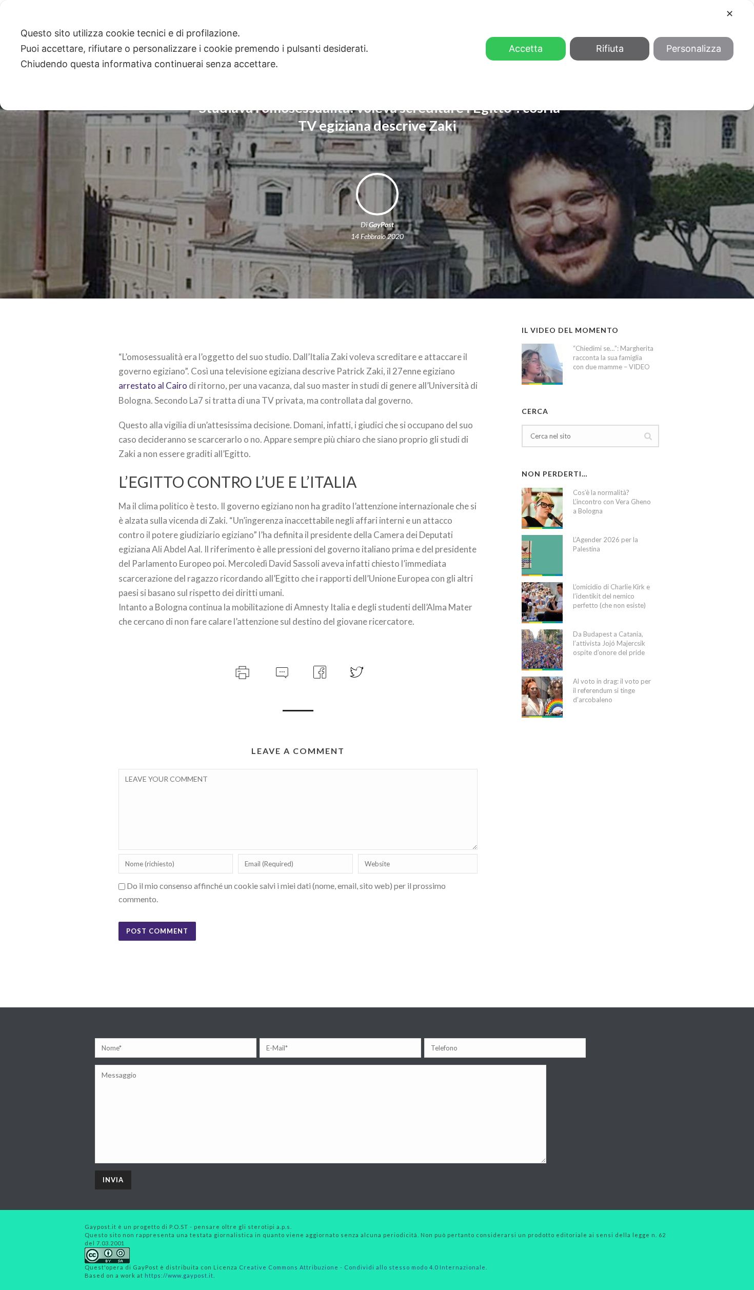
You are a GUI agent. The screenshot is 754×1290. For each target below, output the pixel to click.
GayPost (381, 224)
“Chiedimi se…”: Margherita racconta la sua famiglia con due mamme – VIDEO (613, 357)
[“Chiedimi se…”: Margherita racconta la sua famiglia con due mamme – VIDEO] (542, 364)
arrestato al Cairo (152, 385)
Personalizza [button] (693, 48)
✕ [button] (729, 13)
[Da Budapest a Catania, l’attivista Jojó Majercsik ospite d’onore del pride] (542, 649)
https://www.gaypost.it (179, 1275)
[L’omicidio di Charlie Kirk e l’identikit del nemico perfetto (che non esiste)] (542, 602)
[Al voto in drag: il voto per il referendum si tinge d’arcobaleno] (542, 697)
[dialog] (377, 55)
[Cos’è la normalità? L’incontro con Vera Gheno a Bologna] (542, 508)
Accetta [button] (526, 48)
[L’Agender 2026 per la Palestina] (542, 555)
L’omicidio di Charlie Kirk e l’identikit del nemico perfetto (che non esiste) (611, 596)
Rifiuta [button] (610, 48)
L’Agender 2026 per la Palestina (605, 544)
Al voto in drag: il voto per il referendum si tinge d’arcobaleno (612, 690)
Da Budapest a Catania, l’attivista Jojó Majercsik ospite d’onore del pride (609, 643)
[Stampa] (241, 670)
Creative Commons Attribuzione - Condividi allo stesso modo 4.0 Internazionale (362, 1267)
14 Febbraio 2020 (377, 236)
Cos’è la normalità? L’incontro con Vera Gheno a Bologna (612, 501)
